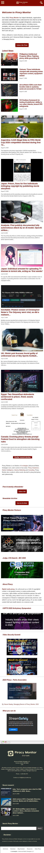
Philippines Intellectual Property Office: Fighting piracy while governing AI (29, 56)
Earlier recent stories (23, 457)
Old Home (5, 849)
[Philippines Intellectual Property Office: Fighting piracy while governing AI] (9, 59)
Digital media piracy (8, 589)
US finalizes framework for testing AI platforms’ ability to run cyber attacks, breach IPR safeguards (30, 103)
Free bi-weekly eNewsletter (13, 487)
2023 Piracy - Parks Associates (15, 680)
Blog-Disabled (21, 849)
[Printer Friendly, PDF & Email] (5, 742)
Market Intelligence (7, 470)
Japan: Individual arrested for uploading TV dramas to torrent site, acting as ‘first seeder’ (22, 269)
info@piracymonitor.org (25, 777)
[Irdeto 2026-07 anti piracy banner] (22, 523)
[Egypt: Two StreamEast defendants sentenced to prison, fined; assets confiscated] (22, 381)
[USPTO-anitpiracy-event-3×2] (22, 621)
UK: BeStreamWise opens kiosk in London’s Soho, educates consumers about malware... (26, 811)
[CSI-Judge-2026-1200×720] (22, 570)
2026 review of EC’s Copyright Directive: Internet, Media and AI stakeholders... (27, 800)
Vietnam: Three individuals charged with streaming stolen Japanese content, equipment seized (31, 72)
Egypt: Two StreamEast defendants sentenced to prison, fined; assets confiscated (17, 397)
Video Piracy (38, 849)
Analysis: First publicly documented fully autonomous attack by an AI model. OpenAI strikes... (21, 228)
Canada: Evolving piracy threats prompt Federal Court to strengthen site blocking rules (20, 439)
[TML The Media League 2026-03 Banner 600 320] (22, 543)
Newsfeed (12, 849)
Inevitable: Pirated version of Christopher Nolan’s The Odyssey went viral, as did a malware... (20, 312)
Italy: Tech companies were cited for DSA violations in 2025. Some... (27, 790)
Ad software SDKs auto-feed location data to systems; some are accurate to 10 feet (30, 86)
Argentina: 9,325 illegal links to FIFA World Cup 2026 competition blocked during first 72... (21, 142)
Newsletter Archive (10, 498)
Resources (29, 849)
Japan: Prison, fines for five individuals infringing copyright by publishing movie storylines (20, 186)
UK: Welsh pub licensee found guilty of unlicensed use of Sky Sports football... (19, 354)
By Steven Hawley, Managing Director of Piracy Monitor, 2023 (20, 704)
